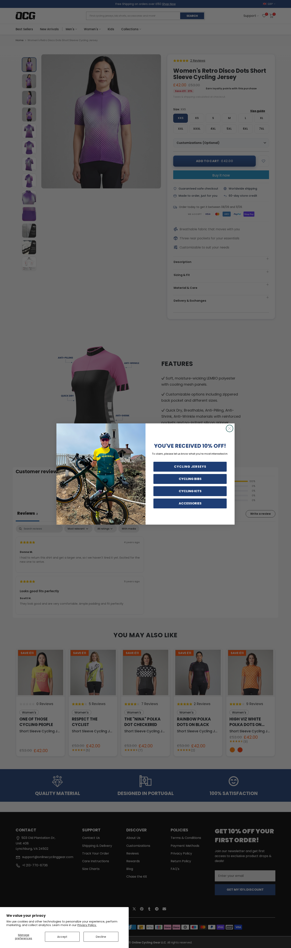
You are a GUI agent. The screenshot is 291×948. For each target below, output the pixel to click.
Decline (101, 937)
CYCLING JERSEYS (190, 466)
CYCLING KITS (190, 491)
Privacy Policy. (87, 925)
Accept (62, 937)
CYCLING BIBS (190, 479)
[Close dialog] (229, 428)
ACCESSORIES (190, 503)
